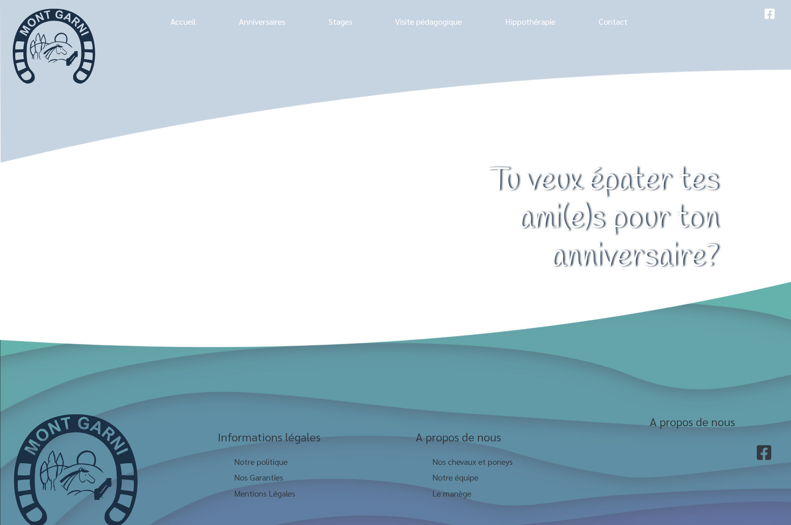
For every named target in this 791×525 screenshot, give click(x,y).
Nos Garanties (258, 477)
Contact (613, 21)
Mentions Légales (264, 493)
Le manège (451, 493)
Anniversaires (262, 21)
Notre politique (261, 461)
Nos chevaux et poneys (472, 461)
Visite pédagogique (428, 21)
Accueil (183, 21)
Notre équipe (455, 477)
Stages (340, 21)
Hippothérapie (530, 21)
